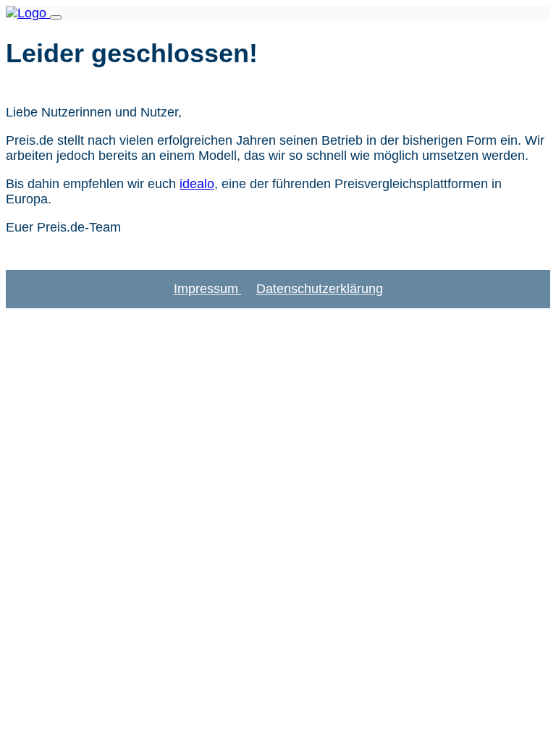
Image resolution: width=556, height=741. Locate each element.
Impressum (208, 288)
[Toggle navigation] (56, 17)
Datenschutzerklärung (319, 288)
